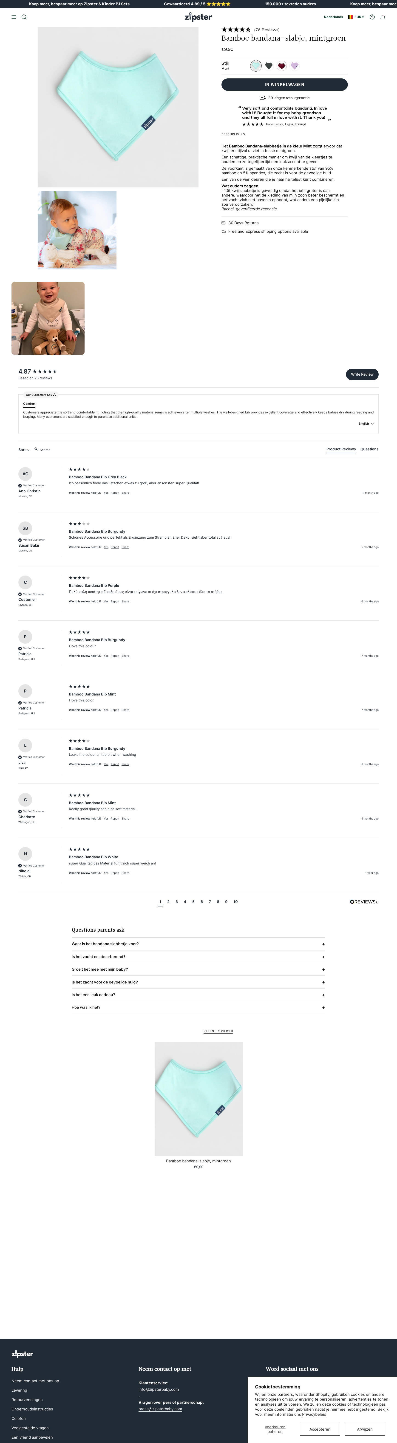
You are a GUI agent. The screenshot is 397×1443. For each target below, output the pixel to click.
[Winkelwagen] (382, 17)
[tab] (341, 449)
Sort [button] (22, 449)
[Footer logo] (22, 1354)
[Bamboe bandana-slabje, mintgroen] (199, 1099)
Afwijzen (365, 1429)
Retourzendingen (27, 1399)
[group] (42, 371)
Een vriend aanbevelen (32, 1437)
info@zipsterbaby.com (159, 1389)
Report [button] (115, 492)
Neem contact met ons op (35, 1381)
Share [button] (125, 492)
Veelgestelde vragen (30, 1428)
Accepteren (319, 1429)
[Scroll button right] (377, 318)
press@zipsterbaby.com (160, 1409)
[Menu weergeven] (13, 17)
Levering (19, 1390)
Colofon (18, 1418)
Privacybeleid (314, 1414)
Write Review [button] (362, 374)
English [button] (364, 423)
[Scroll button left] (19, 318)
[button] (284, 29)
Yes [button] (106, 492)
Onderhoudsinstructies (32, 1409)
